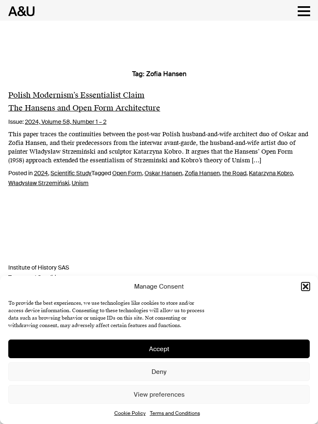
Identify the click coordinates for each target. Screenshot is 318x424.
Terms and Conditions (175, 413)
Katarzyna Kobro (271, 173)
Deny (159, 372)
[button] (305, 286)
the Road (234, 173)
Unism (80, 183)
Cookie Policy (130, 413)
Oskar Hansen (163, 173)
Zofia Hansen (202, 173)
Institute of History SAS (38, 267)
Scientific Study (71, 173)
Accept (159, 349)
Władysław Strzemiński (38, 183)
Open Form (127, 173)
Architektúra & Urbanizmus (19, 11)
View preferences (159, 394)
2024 (41, 173)
